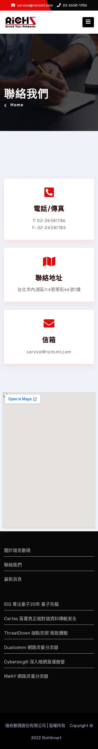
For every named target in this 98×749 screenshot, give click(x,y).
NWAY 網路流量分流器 (26, 676)
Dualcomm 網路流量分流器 (31, 647)
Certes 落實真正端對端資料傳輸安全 (40, 618)
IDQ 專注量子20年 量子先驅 (31, 604)
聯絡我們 (13, 564)
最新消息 (13, 579)
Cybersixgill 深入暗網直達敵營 (34, 661)
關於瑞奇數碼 (17, 550)
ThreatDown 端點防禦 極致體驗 (36, 633)
